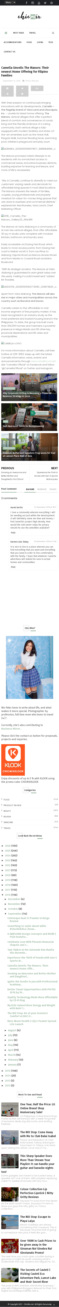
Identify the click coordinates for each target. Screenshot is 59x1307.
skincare (8, 822)
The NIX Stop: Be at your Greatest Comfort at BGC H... (27, 1015)
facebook (41, 489)
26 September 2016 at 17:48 (45, 541)
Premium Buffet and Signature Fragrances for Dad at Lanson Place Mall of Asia (29, 455)
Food (29, 42)
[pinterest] (51, 3)
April (11, 1049)
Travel (32, 33)
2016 (8, 894)
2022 (8, 865)
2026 (8, 845)
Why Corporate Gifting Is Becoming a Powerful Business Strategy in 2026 (27, 395)
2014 (8, 1075)
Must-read (18, 33)
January (12, 1064)
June (11, 1040)
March (12, 1054)
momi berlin (16, 507)
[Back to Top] (54, 1304)
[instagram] (33, 3)
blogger (30, 489)
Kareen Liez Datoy (19, 541)
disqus (53, 489)
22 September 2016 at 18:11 (45, 507)
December (14, 899)
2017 (8, 889)
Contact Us (9, 52)
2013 (8, 1080)
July (10, 1035)
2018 (8, 884)
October (13, 908)
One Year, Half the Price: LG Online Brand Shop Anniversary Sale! (37, 1108)
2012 (8, 1085)
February (13, 1059)
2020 (8, 875)
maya (6, 421)
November (14, 903)
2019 (8, 880)
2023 (8, 860)
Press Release (32, 81)
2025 (8, 850)
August (12, 1030)
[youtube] (39, 3)
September (15, 913)
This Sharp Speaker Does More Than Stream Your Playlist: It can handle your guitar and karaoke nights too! (27, 1164)
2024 (8, 855)
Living (40, 42)
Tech (50, 42)
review (7, 816)
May (10, 1044)
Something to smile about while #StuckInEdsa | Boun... (26, 927)
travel (7, 828)
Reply (13, 533)
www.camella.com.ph (43, 361)
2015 (8, 1070)
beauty (7, 810)
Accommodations (13, 42)
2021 (8, 870)
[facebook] (26, 3)
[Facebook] (7, 88)
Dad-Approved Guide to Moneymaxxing (23, 426)
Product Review (12, 805)
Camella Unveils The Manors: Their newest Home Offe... (27, 967)
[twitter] (45, 3)
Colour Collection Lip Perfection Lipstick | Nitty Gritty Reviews (36, 1193)
